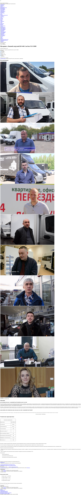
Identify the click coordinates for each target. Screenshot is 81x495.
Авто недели (2, 23)
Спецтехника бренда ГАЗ (4, 15)
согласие (4, 470)
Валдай (1, 14)
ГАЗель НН (2, 12)
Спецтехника (2, 16)
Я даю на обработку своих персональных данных (9, 470)
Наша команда (2, 6)
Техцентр (1, 26)
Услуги (1, 17)
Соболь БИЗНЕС (2, 11)
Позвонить (28, 467)
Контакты (1, 24)
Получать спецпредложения (18, 467)
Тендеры (1, 18)
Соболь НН (2, 10)
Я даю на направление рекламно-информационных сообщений (11, 471)
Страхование (2, 21)
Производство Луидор (3, 7)
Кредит (1, 19)
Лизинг (1, 20)
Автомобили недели (3, 467)
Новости (6, 465)
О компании (2, 5)
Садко (1, 13)
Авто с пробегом (2, 25)
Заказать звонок (24, 467)
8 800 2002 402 (2, 4)
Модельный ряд (2, 8)
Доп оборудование (3, 58)
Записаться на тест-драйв (10, 467)
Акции (1, 22)
